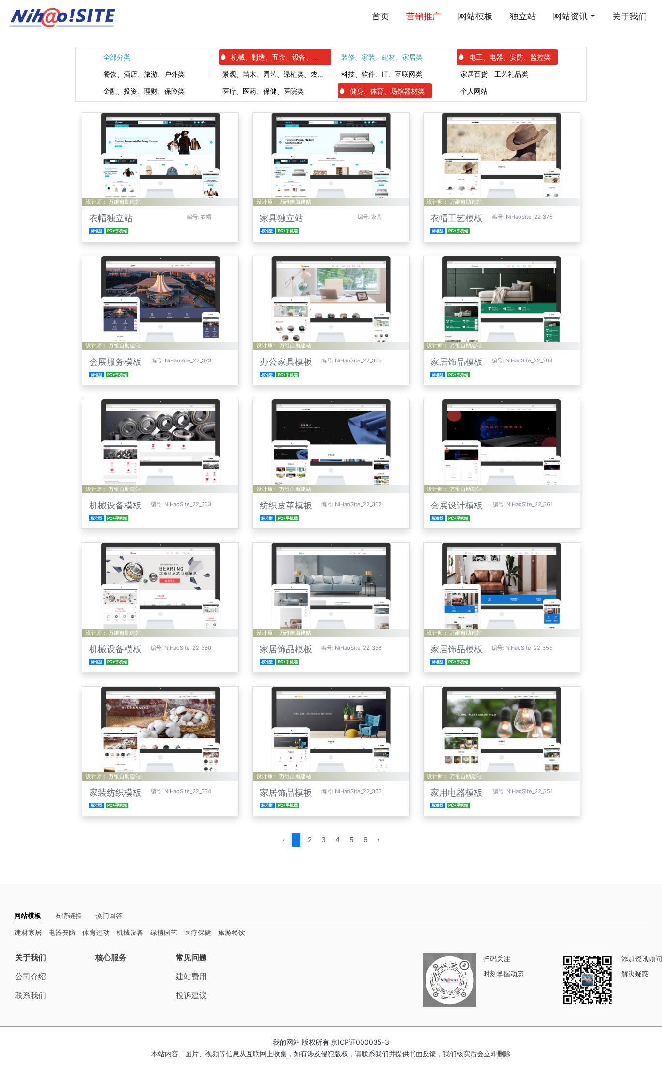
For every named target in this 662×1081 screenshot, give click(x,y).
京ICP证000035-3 (360, 1042)
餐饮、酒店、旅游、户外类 (144, 74)
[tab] (27, 915)
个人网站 (474, 91)
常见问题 (191, 957)
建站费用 (191, 976)
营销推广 (423, 16)
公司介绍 (30, 976)
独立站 (523, 16)
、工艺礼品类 (494, 74)
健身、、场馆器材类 (387, 91)
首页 (380, 16)
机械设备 (129, 932)
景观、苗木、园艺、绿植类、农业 (273, 74)
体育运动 (96, 932)
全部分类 (116, 57)
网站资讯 (570, 16)
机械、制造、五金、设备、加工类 (282, 57)
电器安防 (62, 932)
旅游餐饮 (231, 932)
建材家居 (28, 932)
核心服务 (110, 957)
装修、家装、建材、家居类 (382, 57)
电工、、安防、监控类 (510, 57)
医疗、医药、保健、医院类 (263, 91)
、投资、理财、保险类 (144, 91)
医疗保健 (197, 932)
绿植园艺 (163, 932)
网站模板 (475, 16)
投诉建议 (191, 995)
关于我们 (629, 16)
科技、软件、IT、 (381, 74)
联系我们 (30, 995)
